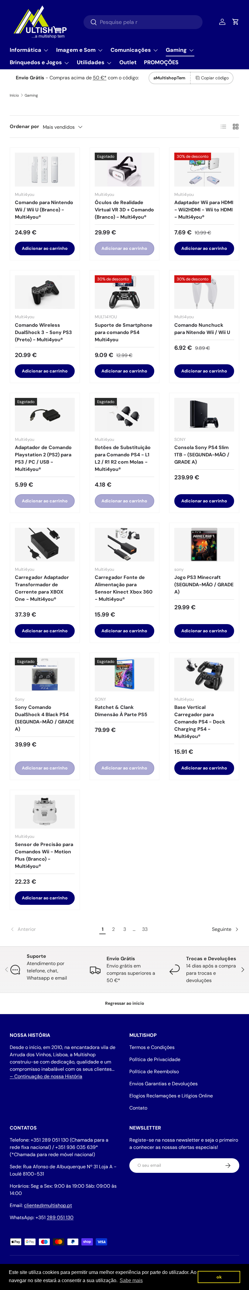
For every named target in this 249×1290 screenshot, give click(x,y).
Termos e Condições (152, 1047)
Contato (138, 1108)
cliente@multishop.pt (48, 1205)
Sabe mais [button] (131, 1280)
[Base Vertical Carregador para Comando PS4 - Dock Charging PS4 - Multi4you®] (204, 674)
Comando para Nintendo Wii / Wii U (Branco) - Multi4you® (44, 209)
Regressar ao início (124, 1003)
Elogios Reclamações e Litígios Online (171, 1096)
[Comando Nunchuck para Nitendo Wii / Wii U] (204, 292)
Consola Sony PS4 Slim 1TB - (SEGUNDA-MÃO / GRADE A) (201, 454)
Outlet (128, 62)
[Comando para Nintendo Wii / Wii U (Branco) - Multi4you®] (45, 169)
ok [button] (219, 1277)
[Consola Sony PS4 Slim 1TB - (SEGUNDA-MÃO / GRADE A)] (204, 415)
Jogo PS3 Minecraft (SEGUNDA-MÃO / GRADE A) (204, 584)
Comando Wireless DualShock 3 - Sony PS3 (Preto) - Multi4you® (43, 332)
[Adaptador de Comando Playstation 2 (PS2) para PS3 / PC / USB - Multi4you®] (45, 415)
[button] (235, 21)
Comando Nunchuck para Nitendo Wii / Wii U (202, 329)
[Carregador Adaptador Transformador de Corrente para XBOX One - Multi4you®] (45, 544)
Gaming (31, 95)
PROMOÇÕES (161, 62)
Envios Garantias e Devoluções (163, 1083)
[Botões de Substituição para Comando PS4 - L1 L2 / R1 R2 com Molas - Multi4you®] (125, 415)
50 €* (100, 77)
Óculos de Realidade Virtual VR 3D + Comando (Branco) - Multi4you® (124, 209)
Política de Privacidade (154, 1059)
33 (145, 929)
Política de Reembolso (154, 1071)
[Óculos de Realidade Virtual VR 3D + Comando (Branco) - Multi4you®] (125, 169)
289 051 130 (60, 1217)
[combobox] (143, 22)
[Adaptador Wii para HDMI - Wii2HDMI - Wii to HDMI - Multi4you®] (204, 169)
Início (14, 95)
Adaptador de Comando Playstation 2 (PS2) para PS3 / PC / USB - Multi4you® (43, 458)
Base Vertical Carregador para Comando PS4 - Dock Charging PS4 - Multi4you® (199, 721)
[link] (53, 929)
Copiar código (215, 78)
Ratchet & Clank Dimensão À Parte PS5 (121, 711)
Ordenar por (24, 126)
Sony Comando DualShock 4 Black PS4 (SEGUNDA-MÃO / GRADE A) (44, 718)
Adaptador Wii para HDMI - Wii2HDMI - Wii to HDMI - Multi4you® (203, 209)
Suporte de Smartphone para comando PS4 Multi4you (123, 332)
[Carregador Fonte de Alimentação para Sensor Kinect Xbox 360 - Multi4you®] (125, 544)
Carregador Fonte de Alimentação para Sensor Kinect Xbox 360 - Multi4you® (123, 588)
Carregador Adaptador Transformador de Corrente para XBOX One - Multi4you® (42, 588)
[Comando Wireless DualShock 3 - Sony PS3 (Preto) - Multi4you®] (45, 292)
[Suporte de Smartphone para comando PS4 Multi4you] (125, 292)
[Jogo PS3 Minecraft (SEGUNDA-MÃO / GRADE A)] (204, 544)
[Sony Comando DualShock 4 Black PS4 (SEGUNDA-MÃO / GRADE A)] (45, 674)
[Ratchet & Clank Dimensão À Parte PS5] (125, 674)
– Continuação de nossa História (46, 1076)
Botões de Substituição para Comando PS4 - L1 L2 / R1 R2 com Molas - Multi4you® (123, 458)
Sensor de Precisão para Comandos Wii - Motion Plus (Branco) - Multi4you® (44, 855)
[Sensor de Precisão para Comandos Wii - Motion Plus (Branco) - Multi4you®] (45, 812)
